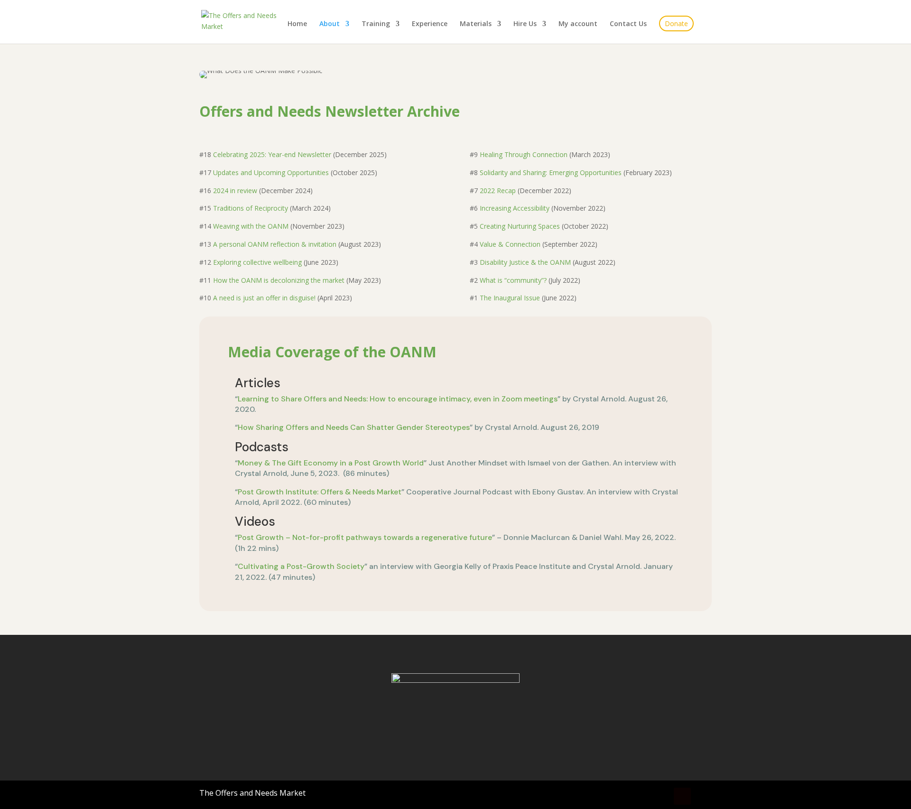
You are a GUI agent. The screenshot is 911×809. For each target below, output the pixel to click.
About (329, 24)
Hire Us (525, 24)
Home (297, 24)
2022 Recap (498, 190)
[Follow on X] (703, 796)
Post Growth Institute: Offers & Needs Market (319, 492)
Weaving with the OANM (250, 226)
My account (577, 24)
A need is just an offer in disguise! (264, 297)
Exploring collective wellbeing (257, 262)
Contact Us (628, 24)
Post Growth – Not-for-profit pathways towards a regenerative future (365, 537)
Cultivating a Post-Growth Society (301, 566)
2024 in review (235, 190)
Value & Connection (510, 244)
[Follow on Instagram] (661, 796)
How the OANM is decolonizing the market (278, 280)
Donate (676, 23)
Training (376, 24)
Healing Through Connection (523, 154)
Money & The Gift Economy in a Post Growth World (331, 463)
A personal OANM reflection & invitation (274, 244)
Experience (429, 24)
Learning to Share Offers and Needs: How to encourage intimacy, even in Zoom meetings (398, 399)
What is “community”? (514, 280)
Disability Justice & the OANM (525, 262)
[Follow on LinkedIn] (682, 796)
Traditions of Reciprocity (250, 208)
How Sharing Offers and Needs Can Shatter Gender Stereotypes (354, 427)
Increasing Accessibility (514, 208)
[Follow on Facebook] (640, 796)
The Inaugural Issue (510, 297)
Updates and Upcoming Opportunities (271, 172)
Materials (476, 24)
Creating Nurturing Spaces (520, 226)
